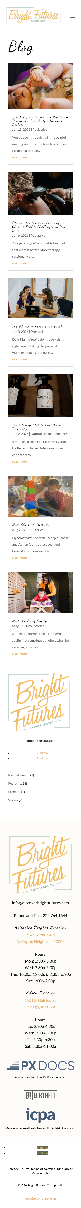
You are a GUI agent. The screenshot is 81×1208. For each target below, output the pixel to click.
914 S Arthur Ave (41, 935)
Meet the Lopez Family (30, 621)
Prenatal (37, 331)
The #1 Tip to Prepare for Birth (37, 326)
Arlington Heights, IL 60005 (40, 941)
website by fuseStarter (40, 1198)
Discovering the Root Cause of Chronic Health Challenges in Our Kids (39, 226)
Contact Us (40, 1173)
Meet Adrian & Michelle (31, 525)
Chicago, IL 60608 (40, 1006)
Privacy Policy (18, 1169)
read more (19, 157)
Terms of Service (43, 1169)
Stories (38, 530)
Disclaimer (65, 1169)
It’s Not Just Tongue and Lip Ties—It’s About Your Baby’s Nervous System (40, 120)
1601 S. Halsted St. (40, 1000)
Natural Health (41, 434)
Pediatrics (40, 129)
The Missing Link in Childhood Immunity (36, 427)
